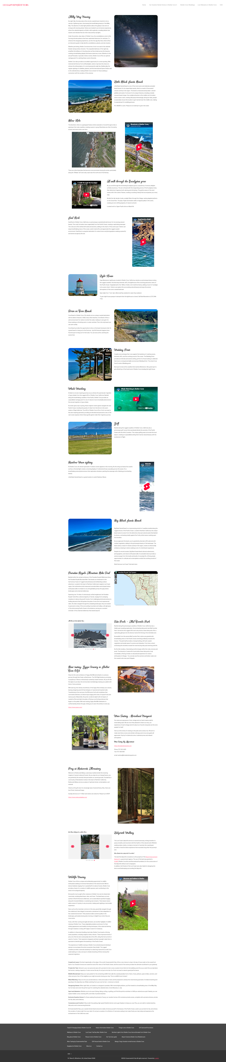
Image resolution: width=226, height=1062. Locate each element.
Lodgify (157, 1058)
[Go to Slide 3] (88, 649)
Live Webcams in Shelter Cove (207, 5)
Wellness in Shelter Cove (74, 1032)
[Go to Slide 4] (90, 649)
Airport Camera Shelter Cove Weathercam (133, 1037)
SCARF (116, 861)
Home (144, 5)
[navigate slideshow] (72, 635)
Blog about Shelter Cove (74, 1037)
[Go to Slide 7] (95, 649)
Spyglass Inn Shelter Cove (74, 1046)
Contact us (99, 1046)
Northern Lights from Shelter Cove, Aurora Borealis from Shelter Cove (131, 1032)
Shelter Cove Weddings (187, 5)
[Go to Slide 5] (92, 860)
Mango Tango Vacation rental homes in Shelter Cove (129, 1041)
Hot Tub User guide (111, 1037)
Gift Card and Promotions (146, 1027)
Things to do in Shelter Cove (126, 1027)
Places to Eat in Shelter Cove (93, 1037)
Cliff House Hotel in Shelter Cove (101, 1041)
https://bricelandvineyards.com (123, 746)
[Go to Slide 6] (93, 649)
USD (221, 5)
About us (88, 1046)
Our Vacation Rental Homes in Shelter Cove (163, 5)
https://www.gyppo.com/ (75, 707)
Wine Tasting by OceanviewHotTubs (77, 1041)
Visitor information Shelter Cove (105, 1027)
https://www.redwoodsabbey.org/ (77, 797)
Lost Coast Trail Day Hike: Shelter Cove (96, 1032)
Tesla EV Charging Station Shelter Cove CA (79, 1027)
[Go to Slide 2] (87, 649)
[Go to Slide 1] (85, 649)
